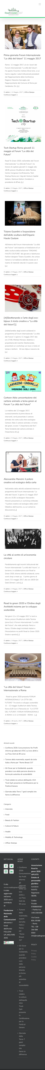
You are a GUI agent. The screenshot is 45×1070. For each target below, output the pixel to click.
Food (7, 814)
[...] (18, 86)
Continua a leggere (10, 95)
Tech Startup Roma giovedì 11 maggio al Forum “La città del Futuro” (19, 151)
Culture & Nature (11, 826)
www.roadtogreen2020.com (15, 887)
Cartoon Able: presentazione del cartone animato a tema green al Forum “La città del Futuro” (20, 401)
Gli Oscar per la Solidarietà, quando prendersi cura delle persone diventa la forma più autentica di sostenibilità (20, 771)
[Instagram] (6, 871)
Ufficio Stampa (29, 92)
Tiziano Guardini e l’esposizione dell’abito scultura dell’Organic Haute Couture (19, 235)
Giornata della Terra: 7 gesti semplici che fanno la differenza (22, 1044)
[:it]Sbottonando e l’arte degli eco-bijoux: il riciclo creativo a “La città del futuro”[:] (21, 321)
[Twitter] (11, 866)
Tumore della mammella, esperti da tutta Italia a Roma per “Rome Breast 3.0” (22, 924)
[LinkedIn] (11, 871)
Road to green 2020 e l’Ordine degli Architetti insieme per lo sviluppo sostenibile (22, 606)
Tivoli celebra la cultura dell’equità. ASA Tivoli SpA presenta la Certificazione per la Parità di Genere (21, 783)
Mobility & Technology (14, 837)
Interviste (8, 809)
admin (8, 92)
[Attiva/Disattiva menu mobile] (40, 4)
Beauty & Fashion (12, 820)
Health (7, 831)
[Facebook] (6, 866)
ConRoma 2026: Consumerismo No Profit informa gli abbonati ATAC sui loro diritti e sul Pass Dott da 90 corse (21, 751)
